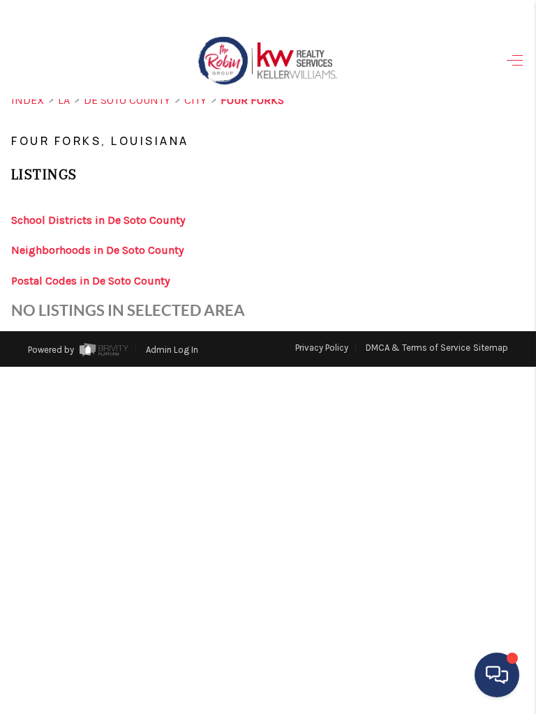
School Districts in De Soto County (98, 220)
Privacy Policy (321, 347)
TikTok (479, 387)
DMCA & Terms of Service (418, 347)
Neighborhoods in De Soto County (97, 250)
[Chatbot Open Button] (497, 675)
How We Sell (420, 441)
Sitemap (490, 347)
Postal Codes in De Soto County (90, 280)
